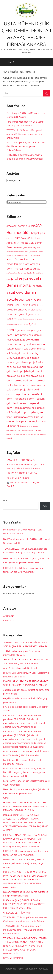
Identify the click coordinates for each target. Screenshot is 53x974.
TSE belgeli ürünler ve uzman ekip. (26, 319)
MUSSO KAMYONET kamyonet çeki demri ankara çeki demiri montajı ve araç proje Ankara (24, 863)
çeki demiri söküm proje (21, 403)
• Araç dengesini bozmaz (25, 430)
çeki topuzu (23, 412)
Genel (6, 798)
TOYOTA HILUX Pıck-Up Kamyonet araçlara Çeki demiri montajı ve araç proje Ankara (24, 134)
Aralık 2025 (8, 616)
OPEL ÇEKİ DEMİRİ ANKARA (17, 912)
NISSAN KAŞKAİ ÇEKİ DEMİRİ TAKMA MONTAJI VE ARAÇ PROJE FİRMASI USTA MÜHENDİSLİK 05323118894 (24, 904)
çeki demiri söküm (34, 398)
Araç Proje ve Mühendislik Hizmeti (20, 668)
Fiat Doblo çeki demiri (32, 255)
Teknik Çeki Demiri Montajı (22, 304)
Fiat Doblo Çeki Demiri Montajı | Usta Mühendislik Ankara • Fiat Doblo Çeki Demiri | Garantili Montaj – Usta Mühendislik (25, 251)
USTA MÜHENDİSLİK (13, 958)
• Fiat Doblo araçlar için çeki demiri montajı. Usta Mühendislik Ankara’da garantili (26, 434)
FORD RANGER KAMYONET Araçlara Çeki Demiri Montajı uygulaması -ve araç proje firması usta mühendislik (24, 772)
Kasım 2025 (9, 620)
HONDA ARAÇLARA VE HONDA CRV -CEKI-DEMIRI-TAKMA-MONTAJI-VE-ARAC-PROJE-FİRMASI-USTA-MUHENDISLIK (25, 806)
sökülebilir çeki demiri (26, 299)
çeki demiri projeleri (18, 371)
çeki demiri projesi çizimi (30, 384)
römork (37, 285)
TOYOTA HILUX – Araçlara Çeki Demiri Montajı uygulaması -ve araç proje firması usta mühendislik (24, 930)
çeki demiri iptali (26, 329)
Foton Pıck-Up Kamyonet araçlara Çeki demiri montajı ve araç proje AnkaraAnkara (26, 146)
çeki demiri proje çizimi (20, 389)
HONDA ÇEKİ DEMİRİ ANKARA (22, 473)
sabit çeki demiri (21, 292)
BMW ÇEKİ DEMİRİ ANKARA (21, 460)
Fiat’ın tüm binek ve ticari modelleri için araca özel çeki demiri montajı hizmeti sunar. (23, 264)
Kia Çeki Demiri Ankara (18, 478)
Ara (5, 500)
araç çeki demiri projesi (20, 225)
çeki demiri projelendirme (28, 366)
